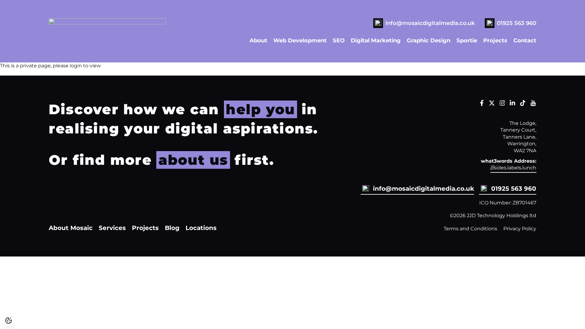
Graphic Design (428, 40)
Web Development (300, 40)
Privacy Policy (519, 229)
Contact (524, 40)
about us (193, 159)
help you (260, 109)
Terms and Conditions (470, 229)
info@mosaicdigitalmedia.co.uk (430, 23)
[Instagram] (502, 104)
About (258, 40)
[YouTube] (533, 104)
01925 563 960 (516, 23)
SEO (339, 40)
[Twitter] (492, 104)
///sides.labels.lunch (513, 168)
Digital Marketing (376, 40)
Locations (201, 228)
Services (112, 228)
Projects (495, 40)
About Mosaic (71, 228)
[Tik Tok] (523, 104)
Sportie (466, 40)
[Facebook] (482, 104)
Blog (172, 228)
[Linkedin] (512, 104)
